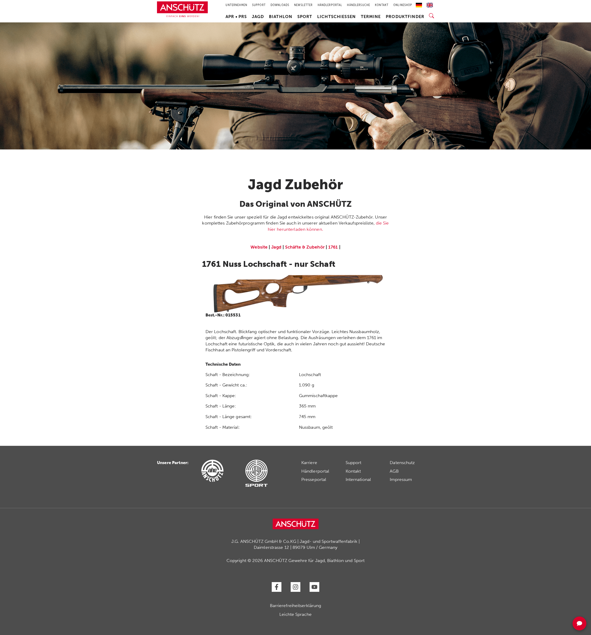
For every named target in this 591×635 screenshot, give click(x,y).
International (358, 479)
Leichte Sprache (295, 614)
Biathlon (280, 16)
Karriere (309, 462)
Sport (304, 16)
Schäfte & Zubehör (305, 247)
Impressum (401, 479)
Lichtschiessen (336, 16)
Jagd (258, 16)
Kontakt (353, 471)
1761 (333, 247)
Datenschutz (402, 462)
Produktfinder (405, 16)
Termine (371, 16)
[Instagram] (295, 587)
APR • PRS (236, 16)
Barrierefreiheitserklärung (295, 605)
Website (259, 247)
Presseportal (313, 479)
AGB (394, 471)
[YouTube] (314, 587)
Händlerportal (315, 471)
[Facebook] (276, 587)
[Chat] (579, 623)
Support (354, 462)
